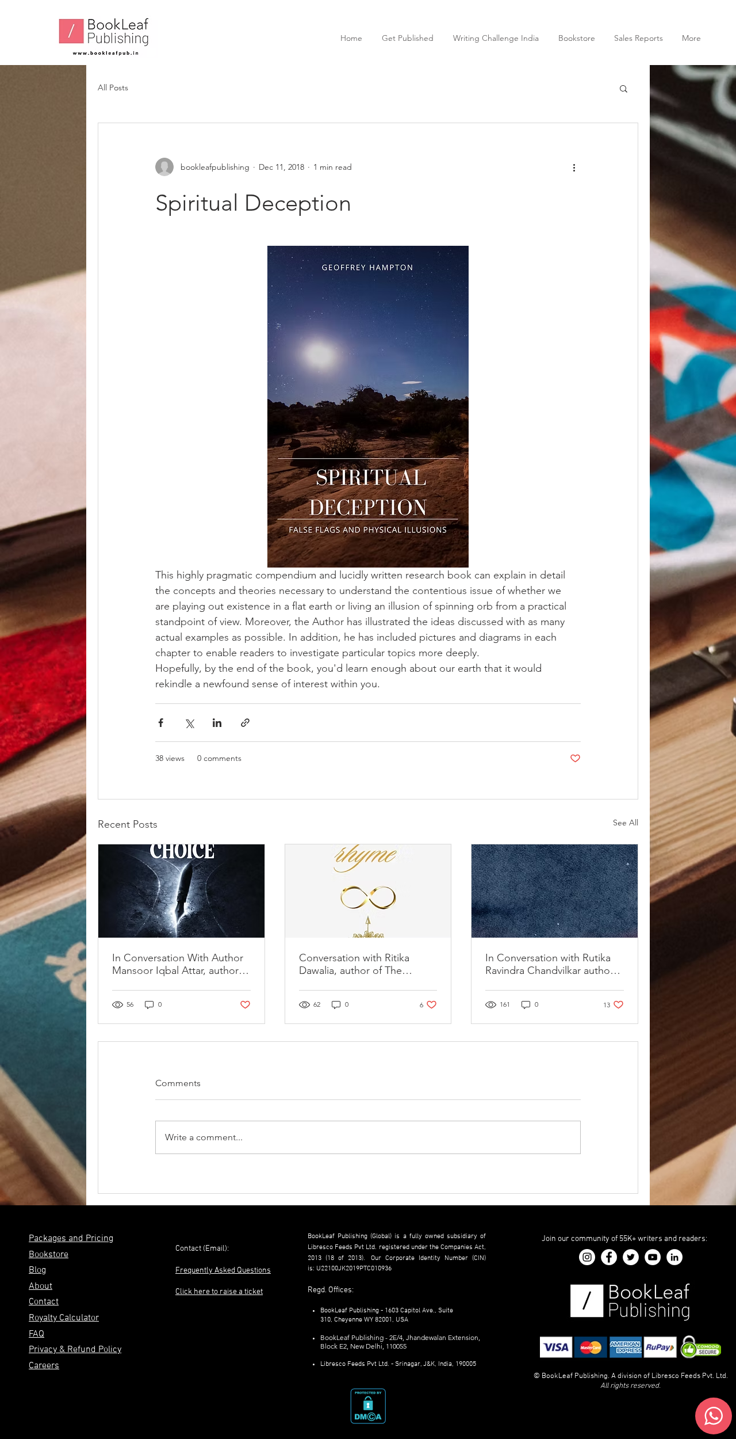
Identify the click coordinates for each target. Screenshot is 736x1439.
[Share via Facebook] (160, 722)
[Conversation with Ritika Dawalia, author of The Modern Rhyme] (368, 891)
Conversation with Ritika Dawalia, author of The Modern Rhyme (354, 964)
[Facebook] (609, 1257)
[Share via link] (245, 722)
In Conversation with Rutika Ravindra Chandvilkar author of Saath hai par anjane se (549, 964)
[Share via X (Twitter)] (188, 722)
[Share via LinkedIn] (217, 722)
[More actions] (574, 167)
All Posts (113, 87)
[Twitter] (631, 1257)
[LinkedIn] (674, 1257)
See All (625, 822)
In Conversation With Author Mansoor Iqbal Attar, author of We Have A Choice (177, 964)
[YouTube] (653, 1257)
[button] (623, 88)
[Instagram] (587, 1257)
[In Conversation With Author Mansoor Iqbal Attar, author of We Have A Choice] (181, 891)
